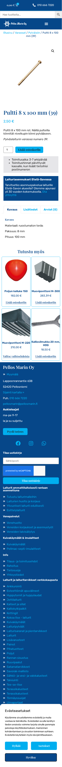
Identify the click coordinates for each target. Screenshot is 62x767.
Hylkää (16, 745)
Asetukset (44, 745)
